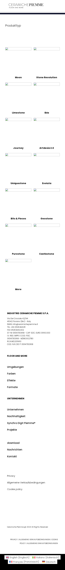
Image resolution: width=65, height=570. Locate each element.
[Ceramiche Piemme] (26, 6)
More (18, 289)
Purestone (18, 253)
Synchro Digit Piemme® (21, 423)
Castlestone (46, 253)
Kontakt (12, 456)
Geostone (47, 218)
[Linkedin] (49, 514)
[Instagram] (44, 514)
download (13, 443)
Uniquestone (18, 183)
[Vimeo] (54, 514)
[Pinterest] (34, 514)
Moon (18, 77)
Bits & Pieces (18, 218)
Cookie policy (14, 489)
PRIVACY (13, 539)
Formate (12, 387)
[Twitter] (30, 514)
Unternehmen (15, 409)
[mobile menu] (60, 6)
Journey (18, 148)
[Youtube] (39, 514)
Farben (11, 373)
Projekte (12, 429)
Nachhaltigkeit (16, 416)
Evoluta (46, 183)
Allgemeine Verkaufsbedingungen (26, 482)
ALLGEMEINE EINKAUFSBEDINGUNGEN (42, 543)
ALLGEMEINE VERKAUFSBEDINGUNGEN (35, 539)
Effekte (11, 380)
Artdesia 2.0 (46, 148)
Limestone (18, 112)
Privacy (11, 475)
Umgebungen (15, 367)
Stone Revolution (46, 77)
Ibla (46, 112)
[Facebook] (25, 514)
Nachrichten (14, 449)
